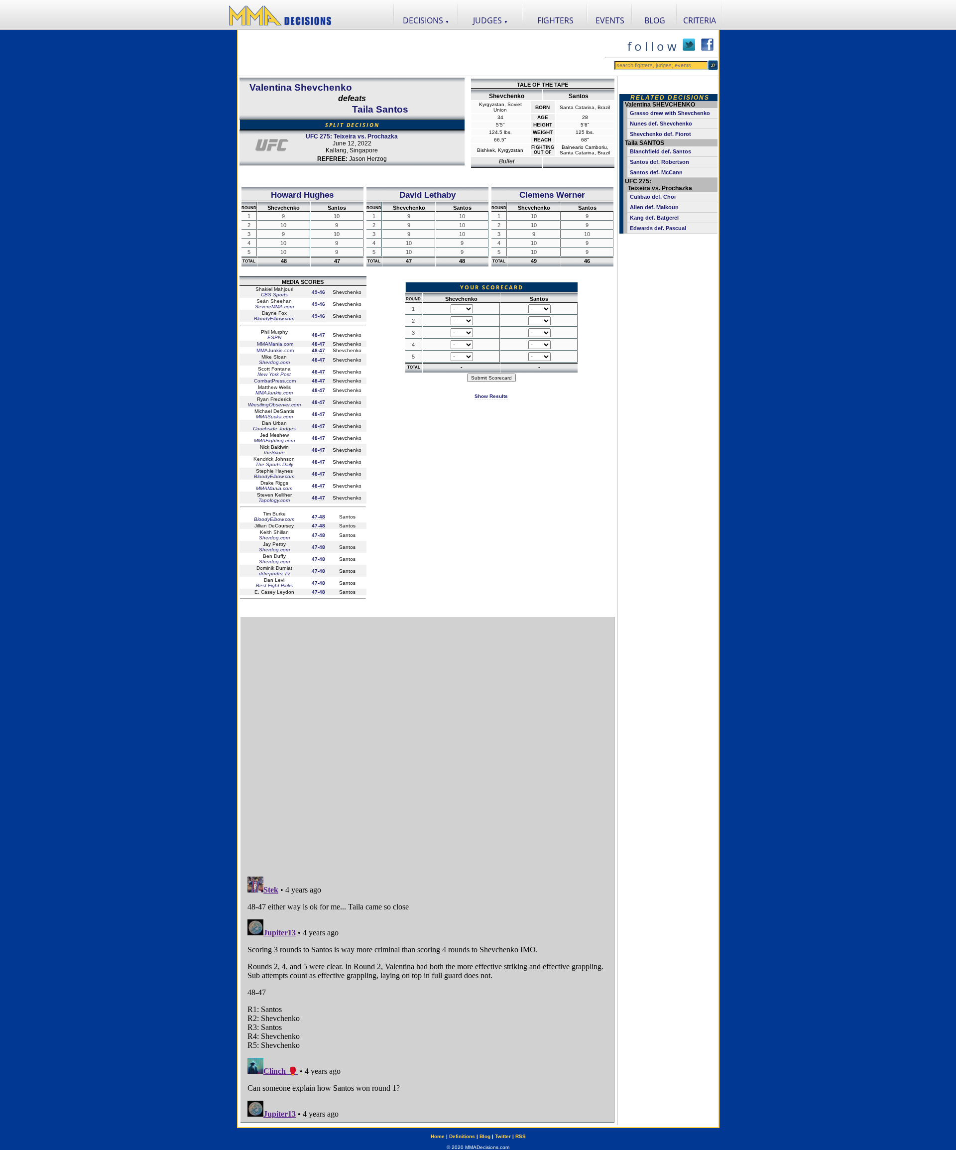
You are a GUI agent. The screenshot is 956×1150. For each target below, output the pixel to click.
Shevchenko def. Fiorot (660, 134)
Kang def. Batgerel (654, 218)
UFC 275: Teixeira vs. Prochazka (352, 136)
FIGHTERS (555, 20)
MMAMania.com (274, 344)
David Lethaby (427, 195)
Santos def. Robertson (659, 162)
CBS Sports (274, 294)
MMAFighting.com (274, 440)
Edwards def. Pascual (658, 228)
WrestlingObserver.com (274, 404)
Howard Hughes (302, 195)
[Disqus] (427, 742)
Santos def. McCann (656, 172)
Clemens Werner (552, 195)
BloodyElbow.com (274, 318)
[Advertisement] (421, 52)
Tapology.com (274, 500)
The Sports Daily (274, 464)
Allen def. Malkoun (654, 207)
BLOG (654, 20)
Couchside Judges (274, 428)
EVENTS (610, 20)
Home (438, 1136)
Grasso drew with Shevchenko (670, 113)
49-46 (318, 292)
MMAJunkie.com (274, 350)
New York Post (274, 374)
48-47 (318, 335)
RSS (520, 1136)
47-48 (318, 516)
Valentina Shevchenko (300, 87)
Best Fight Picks (274, 585)
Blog (484, 1136)
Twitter (503, 1136)
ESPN (274, 337)
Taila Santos (380, 109)
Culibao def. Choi (653, 197)
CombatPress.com (274, 380)
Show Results (491, 396)
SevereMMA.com (274, 306)
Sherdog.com (274, 362)
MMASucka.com (274, 416)
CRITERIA (699, 20)
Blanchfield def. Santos (660, 151)
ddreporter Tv (274, 573)
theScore (274, 452)
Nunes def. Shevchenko (661, 124)
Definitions (462, 1136)
